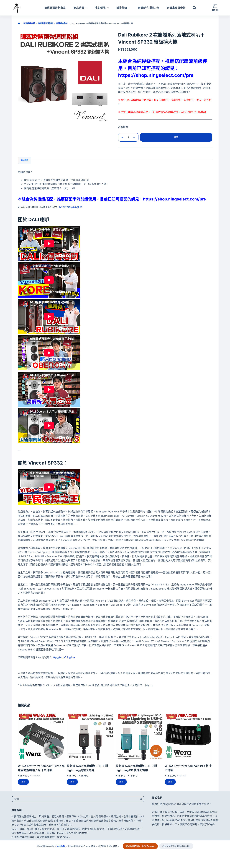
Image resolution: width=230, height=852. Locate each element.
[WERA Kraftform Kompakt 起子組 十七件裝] (188, 736)
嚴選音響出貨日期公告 (103, 820)
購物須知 (121, 7)
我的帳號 (100, 7)
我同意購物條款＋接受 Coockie (140, 846)
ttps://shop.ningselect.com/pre (157, 75)
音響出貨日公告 (176, 7)
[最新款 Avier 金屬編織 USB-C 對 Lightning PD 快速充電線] (139, 736)
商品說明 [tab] (24, 160)
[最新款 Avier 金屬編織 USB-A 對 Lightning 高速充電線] (90, 736)
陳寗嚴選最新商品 (55, 7)
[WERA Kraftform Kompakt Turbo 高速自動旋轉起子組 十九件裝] (41, 736)
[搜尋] (194, 8)
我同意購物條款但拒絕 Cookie (176, 846)
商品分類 (79, 7)
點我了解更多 (207, 824)
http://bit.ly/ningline (70, 206)
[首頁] (19, 23)
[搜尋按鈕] (141, 799)
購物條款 (60, 846)
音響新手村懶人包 (148, 7)
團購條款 (50, 837)
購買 (176, 137)
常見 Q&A (62, 837)
